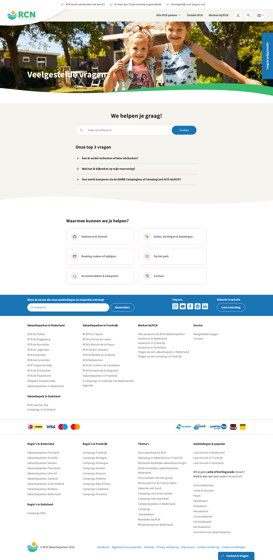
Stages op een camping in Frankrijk (160, 356)
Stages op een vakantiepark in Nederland (163, 352)
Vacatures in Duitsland (152, 347)
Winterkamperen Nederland (155, 525)
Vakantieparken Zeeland (42, 479)
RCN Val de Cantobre (95, 350)
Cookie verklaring (208, 547)
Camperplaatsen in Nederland (156, 504)
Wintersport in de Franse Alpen (157, 483)
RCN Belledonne (93, 360)
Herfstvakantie (202, 522)
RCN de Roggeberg (38, 339)
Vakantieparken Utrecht (42, 473)
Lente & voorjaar (203, 490)
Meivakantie (200, 511)
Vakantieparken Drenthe (42, 458)
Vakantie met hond (149, 488)
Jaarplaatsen (146, 514)
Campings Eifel (36, 513)
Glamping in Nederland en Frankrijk (160, 458)
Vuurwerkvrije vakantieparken (212, 532)
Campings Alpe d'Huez (96, 484)
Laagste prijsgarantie (267, 56)
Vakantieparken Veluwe (42, 463)
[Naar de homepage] (21, 15)
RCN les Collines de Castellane (101, 365)
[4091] (205, 306)
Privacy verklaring (168, 547)
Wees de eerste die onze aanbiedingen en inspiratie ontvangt (65, 300)
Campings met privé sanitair (155, 493)
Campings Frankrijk (95, 453)
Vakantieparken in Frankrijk (100, 376)
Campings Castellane (96, 489)
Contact (198, 339)
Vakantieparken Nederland (44, 494)
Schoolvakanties (203, 485)
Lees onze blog (231, 307)
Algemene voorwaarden (127, 547)
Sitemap (149, 547)
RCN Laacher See (37, 405)
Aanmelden (122, 307)
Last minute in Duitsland (208, 463)
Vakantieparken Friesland (43, 453)
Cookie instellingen (234, 547)
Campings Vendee (94, 468)
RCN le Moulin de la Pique (98, 345)
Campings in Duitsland (41, 410)
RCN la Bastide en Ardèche (99, 355)
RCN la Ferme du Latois (97, 339)
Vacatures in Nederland (152, 339)
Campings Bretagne (95, 458)
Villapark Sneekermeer (41, 381)
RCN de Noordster (38, 345)
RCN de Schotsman (39, 371)
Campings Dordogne (95, 463)
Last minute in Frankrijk (208, 458)
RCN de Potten (36, 334)
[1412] (183, 306)
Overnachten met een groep (155, 478)
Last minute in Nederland (209, 453)
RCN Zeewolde (36, 355)
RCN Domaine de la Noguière (100, 371)
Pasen (197, 496)
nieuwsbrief (233, 476)
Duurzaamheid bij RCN (152, 453)
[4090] (198, 306)
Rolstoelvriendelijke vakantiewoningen (162, 463)
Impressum (188, 547)
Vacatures (103, 547)
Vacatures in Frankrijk (151, 343)
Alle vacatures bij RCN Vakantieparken (161, 334)
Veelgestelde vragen (205, 334)
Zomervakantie (202, 516)
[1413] (175, 306)
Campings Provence (95, 494)
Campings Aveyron (94, 473)
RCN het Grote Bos (38, 360)
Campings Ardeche (94, 479)
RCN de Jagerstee (38, 350)
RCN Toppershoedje (39, 365)
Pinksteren (200, 506)
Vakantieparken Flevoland (43, 468)
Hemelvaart (200, 501)
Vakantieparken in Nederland (45, 386)
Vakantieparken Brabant (42, 489)
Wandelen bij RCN (149, 519)
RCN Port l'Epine (93, 334)
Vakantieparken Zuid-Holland (45, 484)
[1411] (190, 306)
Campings (144, 509)
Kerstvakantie (201, 527)
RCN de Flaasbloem (39, 376)
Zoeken (184, 130)
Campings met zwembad (153, 499)
